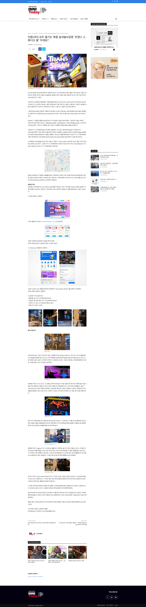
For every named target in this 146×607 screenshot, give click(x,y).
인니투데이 (30, 44)
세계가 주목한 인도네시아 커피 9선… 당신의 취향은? (36, 561)
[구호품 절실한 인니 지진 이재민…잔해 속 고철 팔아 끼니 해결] (95, 189)
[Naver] (115, 1)
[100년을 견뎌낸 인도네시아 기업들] (77, 552)
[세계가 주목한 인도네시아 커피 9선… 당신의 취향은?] (37, 552)
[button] (116, 19)
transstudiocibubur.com (47, 221)
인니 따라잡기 (35, 33)
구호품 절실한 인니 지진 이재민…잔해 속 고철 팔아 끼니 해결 (108, 188)
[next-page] (32, 566)
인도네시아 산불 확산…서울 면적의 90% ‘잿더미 (109, 164)
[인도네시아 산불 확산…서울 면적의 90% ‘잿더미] (95, 165)
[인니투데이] (32, 533)
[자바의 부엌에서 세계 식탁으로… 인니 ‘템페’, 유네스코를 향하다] (57, 552)
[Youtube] (117, 1)
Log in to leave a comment (35, 576)
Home (29, 33)
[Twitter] (44, 49)
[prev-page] (29, 566)
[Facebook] (112, 1)
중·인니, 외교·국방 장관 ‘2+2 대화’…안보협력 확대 (108, 172)
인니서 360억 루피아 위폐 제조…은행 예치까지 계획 (109, 156)
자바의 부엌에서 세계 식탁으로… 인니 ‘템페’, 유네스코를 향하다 (57, 561)
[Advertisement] (21, 44)
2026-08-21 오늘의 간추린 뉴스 (104, 47)
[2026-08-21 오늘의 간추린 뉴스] (104, 37)
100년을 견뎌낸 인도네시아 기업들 (76, 560)
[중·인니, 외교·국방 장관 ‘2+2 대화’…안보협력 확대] (95, 173)
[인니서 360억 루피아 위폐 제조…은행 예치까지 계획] (95, 157)
